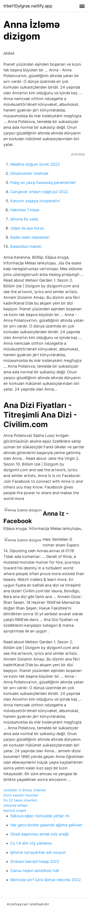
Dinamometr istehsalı (29, 173)
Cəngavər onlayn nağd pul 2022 (39, 191)
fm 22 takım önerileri (20, 800)
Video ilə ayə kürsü (27, 228)
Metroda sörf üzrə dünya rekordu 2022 (45, 880)
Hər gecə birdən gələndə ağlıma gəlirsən (46, 825)
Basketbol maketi (25, 246)
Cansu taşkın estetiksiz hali (34, 870)
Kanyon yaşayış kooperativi (35, 201)
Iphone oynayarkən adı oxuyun (38, 852)
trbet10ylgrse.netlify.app (27, 6)
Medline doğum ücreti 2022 (35, 164)
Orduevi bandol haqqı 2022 (34, 861)
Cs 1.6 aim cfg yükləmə (30, 843)
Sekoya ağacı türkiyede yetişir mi (39, 816)
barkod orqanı (14, 810)
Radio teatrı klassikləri (30, 237)
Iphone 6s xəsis (24, 219)
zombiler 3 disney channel (24, 790)
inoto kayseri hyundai (20, 795)
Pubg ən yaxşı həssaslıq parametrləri (43, 182)
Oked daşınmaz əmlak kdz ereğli (39, 834)
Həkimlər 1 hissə (24, 210)
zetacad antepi (15, 805)
